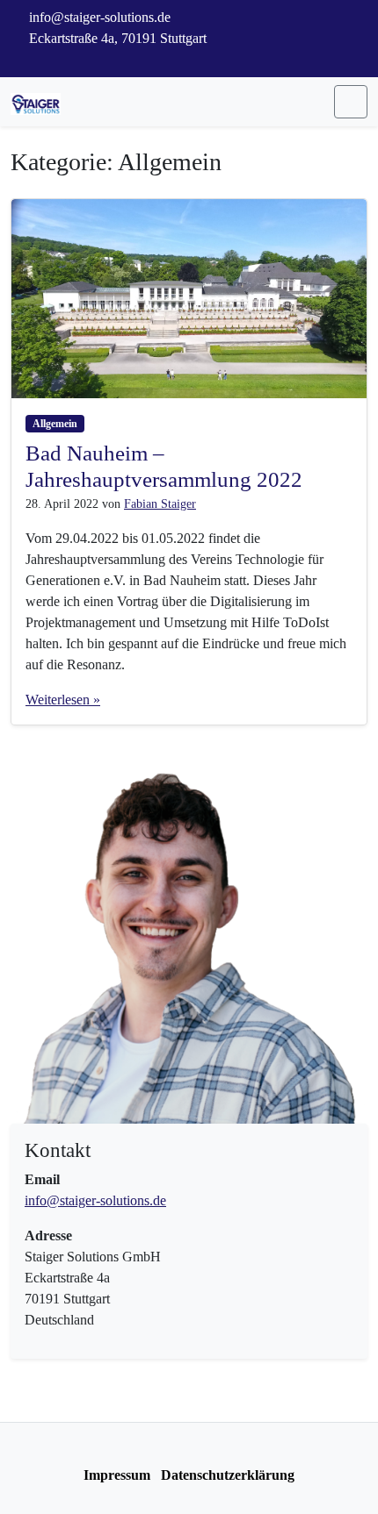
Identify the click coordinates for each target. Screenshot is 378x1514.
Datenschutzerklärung (227, 1475)
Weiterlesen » (62, 699)
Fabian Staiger (160, 504)
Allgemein (55, 424)
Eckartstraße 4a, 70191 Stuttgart (116, 38)
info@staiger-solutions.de (95, 1200)
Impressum (117, 1475)
